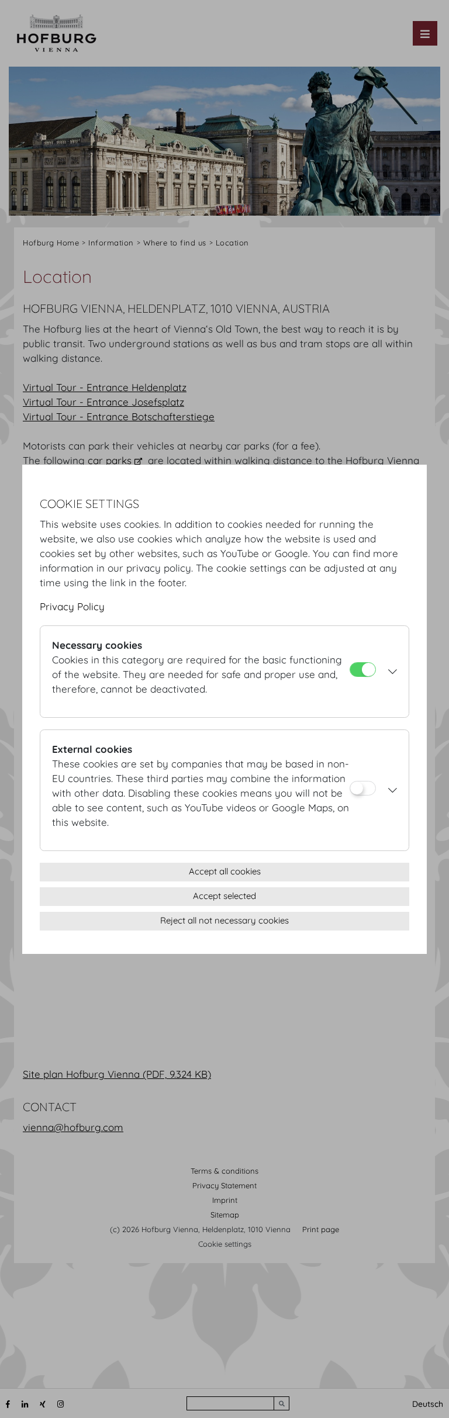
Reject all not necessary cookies (224, 920)
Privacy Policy (72, 606)
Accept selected (224, 895)
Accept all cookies (225, 871)
